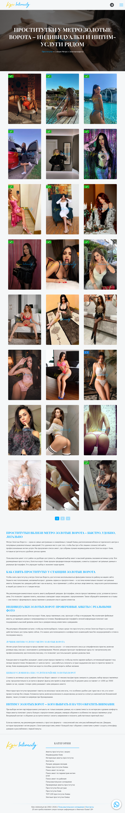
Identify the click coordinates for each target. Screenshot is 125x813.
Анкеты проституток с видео (58, 751)
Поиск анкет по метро (55, 770)
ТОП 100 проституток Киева (58, 794)
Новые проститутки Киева (57, 767)
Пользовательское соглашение (59, 781)
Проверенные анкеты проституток (60, 785)
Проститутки (47, 51)
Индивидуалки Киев (54, 754)
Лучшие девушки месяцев (56, 764)
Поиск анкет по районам (56, 778)
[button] (116, 804)
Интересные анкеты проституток (60, 758)
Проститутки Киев (53, 791)
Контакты (50, 761)
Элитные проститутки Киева (58, 797)
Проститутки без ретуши (56, 788)
